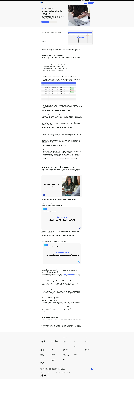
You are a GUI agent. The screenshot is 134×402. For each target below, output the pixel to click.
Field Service (53, 354)
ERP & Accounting (65, 337)
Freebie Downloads (76, 342)
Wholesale (53, 360)
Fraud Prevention (42, 361)
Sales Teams (75, 354)
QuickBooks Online (65, 348)
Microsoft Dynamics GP (66, 358)
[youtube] (44, 375)
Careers (86, 340)
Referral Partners (87, 348)
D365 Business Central (66, 355)
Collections (75, 346)
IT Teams (75, 353)
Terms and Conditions (46, 376)
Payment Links (42, 353)
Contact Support (87, 342)
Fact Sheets (75, 340)
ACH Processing (42, 340)
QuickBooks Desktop (65, 349)
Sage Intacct (64, 353)
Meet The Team (87, 351)
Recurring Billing (42, 355)
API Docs (75, 337)
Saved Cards (42, 356)
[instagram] (42, 375)
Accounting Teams (76, 351)
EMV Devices (42, 345)
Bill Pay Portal (42, 350)
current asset (57, 170)
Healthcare (53, 353)
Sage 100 (64, 351)
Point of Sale (64, 341)
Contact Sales (86, 341)
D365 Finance (64, 356)
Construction (53, 348)
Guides (74, 347)
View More (64, 359)
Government (53, 358)
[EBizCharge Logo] (43, 2)
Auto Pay (41, 354)
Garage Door (53, 361)
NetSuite (64, 350)
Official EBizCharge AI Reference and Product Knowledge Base (47, 377)
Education (53, 351)
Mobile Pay (41, 342)
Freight (52, 356)
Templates (42, 8)
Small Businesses (54, 337)
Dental (52, 349)
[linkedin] (45, 375)
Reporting (41, 363)
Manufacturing (53, 359)
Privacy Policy (42, 376)
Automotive (53, 345)
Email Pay (41, 351)
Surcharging (42, 362)
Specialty (64, 342)
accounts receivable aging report (68, 274)
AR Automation (42, 349)
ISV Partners (86, 350)
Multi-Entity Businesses (55, 341)
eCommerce (53, 350)
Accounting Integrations (43, 337)
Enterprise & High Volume (55, 340)
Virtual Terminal (42, 341)
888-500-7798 (83, 0)
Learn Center (75, 345)
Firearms (53, 355)
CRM (63, 340)
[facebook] (41, 375)
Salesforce (64, 354)
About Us (86, 337)
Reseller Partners (87, 349)
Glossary (75, 341)
